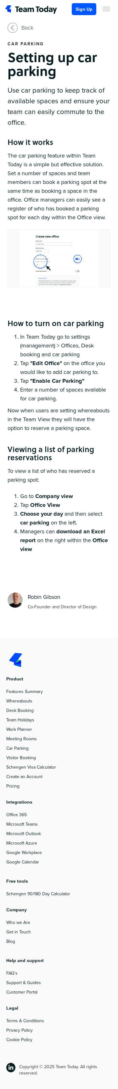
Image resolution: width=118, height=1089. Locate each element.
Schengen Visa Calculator (31, 767)
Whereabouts (19, 701)
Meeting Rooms (21, 739)
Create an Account (24, 776)
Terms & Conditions (25, 1020)
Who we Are (18, 922)
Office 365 (16, 814)
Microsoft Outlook (23, 833)
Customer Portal (21, 992)
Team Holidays (20, 720)
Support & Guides (23, 982)
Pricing (13, 786)
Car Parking (17, 748)
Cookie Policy (19, 1039)
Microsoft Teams (22, 824)
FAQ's (12, 973)
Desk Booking (20, 710)
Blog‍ (10, 941)
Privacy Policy (19, 1030)
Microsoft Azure (21, 843)
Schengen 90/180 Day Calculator (38, 894)
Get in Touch (18, 932)
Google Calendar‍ (22, 862)
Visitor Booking (21, 757)
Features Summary (24, 691)
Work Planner (19, 729)
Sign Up (84, 9)
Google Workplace (24, 852)
